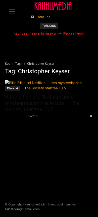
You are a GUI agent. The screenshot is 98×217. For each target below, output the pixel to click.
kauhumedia (14, 116)
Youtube (44, 17)
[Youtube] (32, 17)
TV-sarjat (12, 88)
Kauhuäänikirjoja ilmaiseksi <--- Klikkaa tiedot (49, 33)
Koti (8, 63)
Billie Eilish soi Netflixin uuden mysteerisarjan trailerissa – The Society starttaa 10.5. (42, 103)
